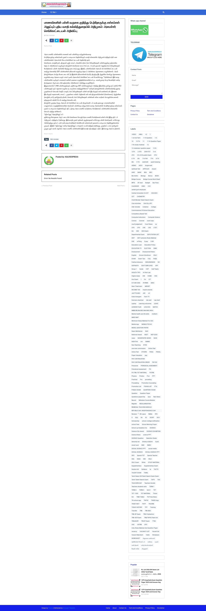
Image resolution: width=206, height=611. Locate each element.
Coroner (141, 221)
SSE (144, 459)
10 (132, 141)
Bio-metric (135, 176)
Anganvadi (148, 165)
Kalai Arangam (136, 297)
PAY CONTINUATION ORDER (140, 362)
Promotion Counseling (149, 383)
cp (156, 224)
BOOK (157, 176)
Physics (134, 376)
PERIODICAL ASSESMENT (149, 366)
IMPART (147, 286)
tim (133, 497)
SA (141, 417)
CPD (133, 227)
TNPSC (146, 500)
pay (146, 355)
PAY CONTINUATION (138, 359)
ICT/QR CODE (136, 283)
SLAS (157, 442)
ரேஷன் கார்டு (135, 549)
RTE (156, 414)
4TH (133, 155)
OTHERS (144, 352)
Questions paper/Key (138, 397)
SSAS (138, 459)
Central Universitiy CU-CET (140, 193)
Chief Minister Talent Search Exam (143, 200)
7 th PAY (145, 158)
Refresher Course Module (147, 400)
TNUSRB (151, 504)
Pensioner (135, 366)
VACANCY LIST (144, 531)
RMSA (150, 414)
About (114, 608)
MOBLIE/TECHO (147, 324)
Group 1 (134, 269)
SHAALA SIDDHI (147, 442)
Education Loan (137, 245)
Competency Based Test (139, 214)
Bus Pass (156, 183)
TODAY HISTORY (137, 507)
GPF (156, 265)
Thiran (155, 493)
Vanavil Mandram (137, 535)
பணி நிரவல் (135, 545)
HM (144, 276)
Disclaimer (150, 114)
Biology (143, 176)
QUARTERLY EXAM (149, 390)
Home (108, 608)
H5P (147, 269)
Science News (136, 435)
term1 (149, 490)
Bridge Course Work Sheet (151, 179)
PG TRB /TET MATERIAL (139, 372)
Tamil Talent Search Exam (140, 480)
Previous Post (47, 186)
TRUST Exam (145, 521)
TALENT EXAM (136, 473)
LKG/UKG (147, 307)
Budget (147, 183)
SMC (142, 445)
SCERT (152, 417)
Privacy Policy (135, 111)
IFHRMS (145, 283)
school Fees (135, 424)
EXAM (134, 259)
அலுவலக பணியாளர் (149, 538)
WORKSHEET (136, 538)
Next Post (120, 186)
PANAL (158, 352)
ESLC (155, 255)
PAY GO (154, 362)
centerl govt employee (139, 189)
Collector (145, 207)
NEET (146, 335)
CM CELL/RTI (148, 203)
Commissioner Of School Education (143, 210)
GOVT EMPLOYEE (147, 265)
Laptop (134, 303)
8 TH (157, 158)
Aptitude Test (136, 169)
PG (150, 369)
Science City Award (138, 431)
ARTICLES (146, 169)
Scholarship (135, 421)
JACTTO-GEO (136, 293)
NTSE (145, 345)
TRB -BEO (148, 511)
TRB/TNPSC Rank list (151, 517)
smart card (135, 445)
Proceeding (135, 383)
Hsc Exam (135, 279)
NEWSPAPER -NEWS (144, 338)
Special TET (141, 455)
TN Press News (152, 497)
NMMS (147, 341)
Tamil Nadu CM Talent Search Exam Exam (145, 476)
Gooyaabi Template (69, 608)
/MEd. (141, 134)
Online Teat (151, 348)
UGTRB (139, 524)
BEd (145, 172)
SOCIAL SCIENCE (137, 452)
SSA (133, 459)
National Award (137, 335)
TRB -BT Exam (136, 514)
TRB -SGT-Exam (136, 517)
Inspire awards (147, 290)
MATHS (155, 307)
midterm (154, 314)
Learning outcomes (145, 303)
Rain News (156, 397)
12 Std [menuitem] (52, 12)
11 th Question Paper (154, 141)
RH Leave (143, 414)
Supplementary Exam (151, 466)
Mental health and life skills (140, 314)
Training (153, 507)
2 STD (140, 152)
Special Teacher (152, 455)
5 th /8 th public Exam (144, 155)
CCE (149, 186)
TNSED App (155, 500)
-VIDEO (134, 134)
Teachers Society (149, 483)
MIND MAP (135, 317)
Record (134, 400)
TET (154, 490)
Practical (134, 379)
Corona (134, 221)
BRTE (133, 183)
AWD (133, 172)
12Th (133, 152)
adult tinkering (155, 162)
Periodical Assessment (139, 369)
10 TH (138, 141)
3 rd (154, 152)
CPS (138, 227)
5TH (155, 155)
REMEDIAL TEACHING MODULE (142, 407)
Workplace (155, 535)
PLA (148, 376)
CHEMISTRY (141, 196)
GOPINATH (135, 265)
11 (143, 141)
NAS (146, 331)
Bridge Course (136, 179)
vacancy (134, 531)
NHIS (155, 338)
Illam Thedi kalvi (137, 286)
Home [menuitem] (44, 12)
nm (142, 341)
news (133, 338)
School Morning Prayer (149, 424)
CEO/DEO (154, 193)
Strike (143, 462)
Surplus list (135, 469)
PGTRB (151, 372)
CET (133, 196)
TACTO (156, 469)
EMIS (155, 248)
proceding (148, 379)
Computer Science (154, 217)
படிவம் (156, 542)
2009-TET (147, 152)
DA (133, 231)
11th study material (138, 145)
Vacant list (155, 531)
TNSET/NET (135, 504)
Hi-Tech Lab (146, 272)
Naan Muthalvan (137, 331)
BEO (150, 172)
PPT (153, 376)
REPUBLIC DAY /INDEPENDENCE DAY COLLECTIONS (144, 411)
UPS (145, 524)
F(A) (149, 259)
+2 (146, 134)
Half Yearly (155, 269)
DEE (137, 231)
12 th (154, 148)
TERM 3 (141, 490)
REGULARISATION (145, 404)
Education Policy (149, 245)
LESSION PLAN (136, 307)
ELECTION (147, 248)
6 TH (133, 158)
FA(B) (155, 259)
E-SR (152, 241)
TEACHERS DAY (137, 483)
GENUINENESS (150, 262)
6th (138, 158)
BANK (139, 172)
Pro (141, 379)
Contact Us (134, 114)
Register (134, 404)
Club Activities (136, 203)
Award (154, 169)
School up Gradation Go (139, 428)
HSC (155, 276)
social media (152, 448)
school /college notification (151, 421)
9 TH (138, 162)
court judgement (137, 224)
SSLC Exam (135, 462)
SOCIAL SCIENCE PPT (139, 448)
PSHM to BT (148, 386)
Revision (134, 414)
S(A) (136, 417)
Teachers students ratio (139, 486)
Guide (141, 269)
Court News (148, 224)
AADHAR (145, 162)
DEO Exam (145, 231)
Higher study (136, 276)
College (153, 207)
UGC (133, 524)
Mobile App (135, 324)
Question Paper (145, 393)
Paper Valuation (137, 355)
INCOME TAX (136, 290)
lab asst (148, 300)
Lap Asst (157, 300)
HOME (150, 276)
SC (146, 417)
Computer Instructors (138, 217)
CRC (144, 227)
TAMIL (146, 473)
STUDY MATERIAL (153, 462)
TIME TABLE (140, 497)
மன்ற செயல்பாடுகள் (147, 545)
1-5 (156, 138)
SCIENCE (153, 428)
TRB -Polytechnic (148, 514)
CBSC (143, 186)
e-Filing (139, 241)
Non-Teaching (136, 345)
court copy (150, 221)
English (134, 255)
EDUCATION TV (137, 248)
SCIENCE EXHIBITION (153, 431)
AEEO (140, 165)
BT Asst (140, 183)
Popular (134, 565)
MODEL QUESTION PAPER (140, 328)
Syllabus (144, 469)
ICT (150, 279)
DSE (133, 241)
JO (149, 293)
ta (150, 469)
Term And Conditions (154, 111)
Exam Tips (141, 259)
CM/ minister (50, 35)
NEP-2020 (154, 335)
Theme (50, 608)
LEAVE (156, 303)
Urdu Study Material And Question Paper (145, 528)
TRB (141, 511)
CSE (149, 227)
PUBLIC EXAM (136, 390)
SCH (158, 417)
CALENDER (135, 186)
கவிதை (150, 542)
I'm (145, 279)
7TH (151, 158)
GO (159, 262)
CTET (155, 227)
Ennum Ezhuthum (145, 255)
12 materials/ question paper (141, 148)
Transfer (134, 511)
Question (134, 393)
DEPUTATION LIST (153, 234)
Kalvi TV (146, 297)
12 (148, 145)
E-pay (146, 241)
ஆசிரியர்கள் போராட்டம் (138, 542)
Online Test (135, 352)
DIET (133, 238)
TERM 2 (134, 490)
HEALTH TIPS (136, 272)
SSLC (150, 459)
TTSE (154, 521)
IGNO (152, 283)
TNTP (144, 504)
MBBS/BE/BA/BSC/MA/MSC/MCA (142, 310)
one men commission (139, 348)
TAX (158, 480)
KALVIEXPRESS (71, 157)
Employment (136, 252)
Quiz (149, 397)
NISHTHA (135, 341)
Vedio (148, 535)
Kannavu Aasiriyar (138, 300)
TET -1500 (135, 493)
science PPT (147, 435)
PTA (155, 386)
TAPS (153, 480)
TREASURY (135, 521)
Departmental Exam (138, 234)
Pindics (141, 376)
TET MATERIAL (145, 493)
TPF (146, 507)
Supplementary (136, 466)
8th (133, 162)
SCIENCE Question (138, 438)
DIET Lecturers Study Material (146, 238)
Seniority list (135, 442)
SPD (133, 455)
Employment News (149, 252)
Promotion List (136, 386)
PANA (151, 352)
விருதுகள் (145, 549)
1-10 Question (147, 138)
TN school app (136, 500)
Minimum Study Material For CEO (142, 321)
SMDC (149, 445)
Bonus (150, 176)
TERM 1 (151, 486)
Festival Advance (137, 262)
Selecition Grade (151, 438)
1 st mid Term (136, 138)
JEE (144, 293)
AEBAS (134, 165)
